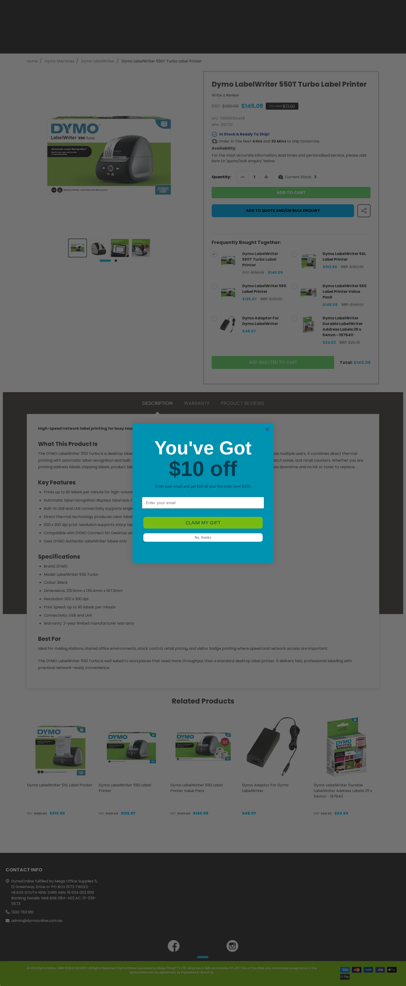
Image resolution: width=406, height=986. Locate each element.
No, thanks (203, 537)
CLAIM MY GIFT (203, 522)
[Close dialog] (267, 429)
